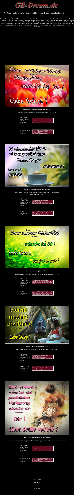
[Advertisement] (37, 47)
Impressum (37, 488)
